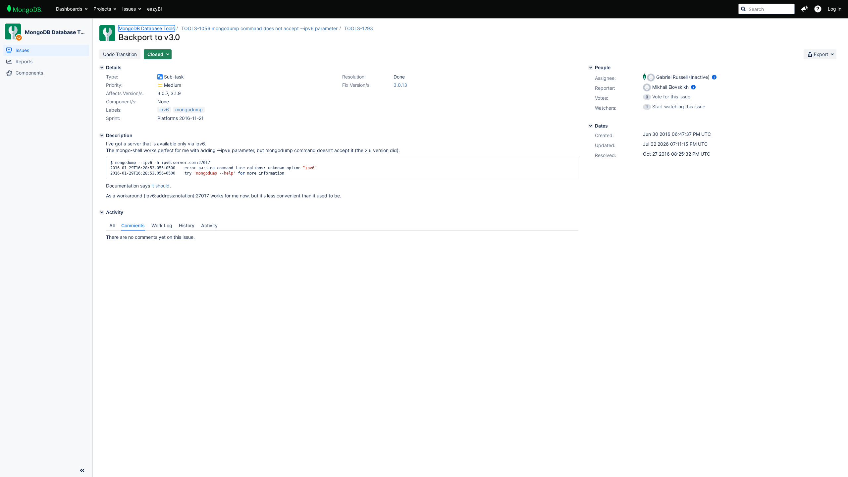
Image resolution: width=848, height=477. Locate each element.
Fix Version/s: (356, 85)
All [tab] (112, 225)
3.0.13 (400, 85)
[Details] (101, 67)
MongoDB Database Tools (56, 32)
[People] (590, 67)
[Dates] (590, 126)
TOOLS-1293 (358, 28)
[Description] (101, 135)
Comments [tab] (133, 225)
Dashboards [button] (69, 9)
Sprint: (113, 118)
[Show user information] (714, 77)
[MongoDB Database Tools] (13, 31)
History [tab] (186, 225)
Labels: (114, 110)
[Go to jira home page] (24, 9)
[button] (804, 9)
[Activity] (101, 212)
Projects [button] (102, 9)
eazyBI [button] (154, 9)
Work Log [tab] (161, 225)
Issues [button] (129, 9)
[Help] (818, 9)
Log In (834, 9)
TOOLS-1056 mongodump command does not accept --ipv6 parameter (259, 28)
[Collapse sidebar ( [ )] (82, 470)
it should (160, 185)
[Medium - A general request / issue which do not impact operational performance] (160, 85)
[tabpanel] (342, 235)
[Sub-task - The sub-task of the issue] (160, 77)
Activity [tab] (209, 225)
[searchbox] (766, 9)
